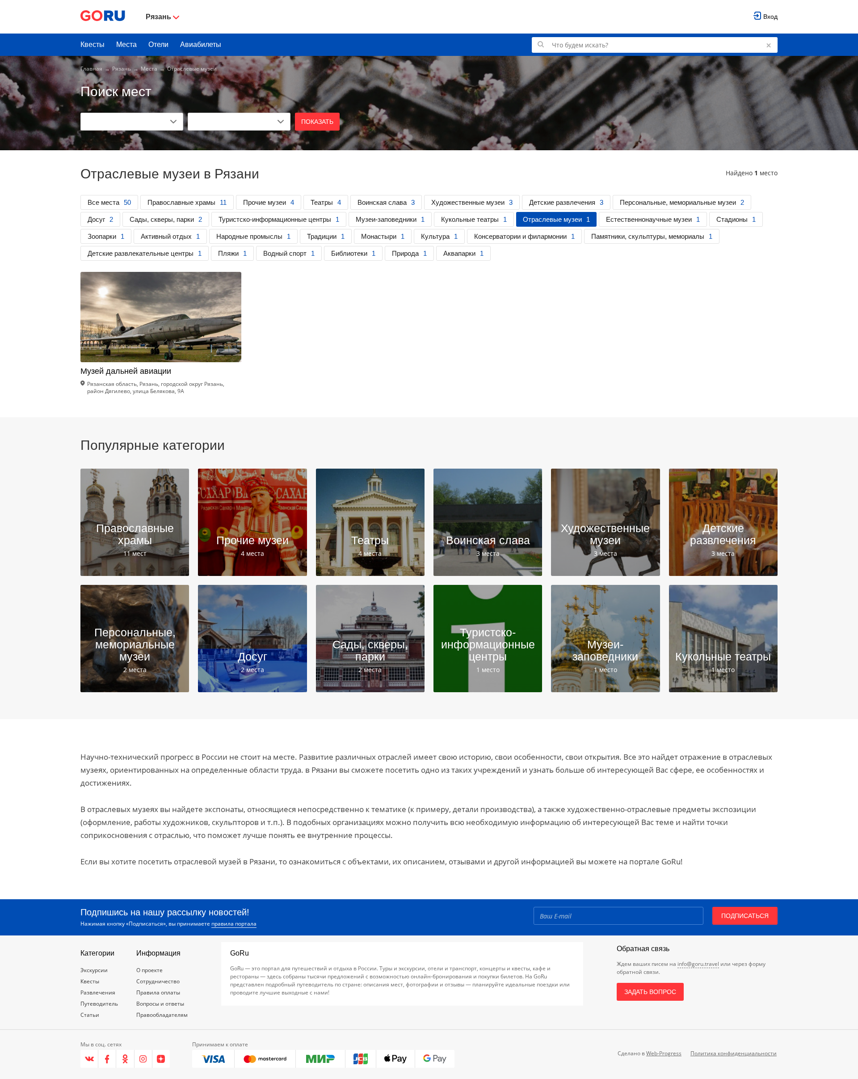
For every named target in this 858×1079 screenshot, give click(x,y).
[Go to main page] (102, 16)
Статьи (89, 1015)
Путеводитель (99, 1003)
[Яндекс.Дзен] (161, 1059)
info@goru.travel (698, 964)
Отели (158, 44)
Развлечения (97, 992)
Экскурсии (94, 970)
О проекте (149, 970)
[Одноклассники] (125, 1059)
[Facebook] (107, 1059)
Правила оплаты (158, 992)
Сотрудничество (158, 981)
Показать (317, 121)
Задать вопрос (650, 991)
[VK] (89, 1059)
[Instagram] (143, 1059)
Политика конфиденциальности (733, 1053)
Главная (91, 68)
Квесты (92, 44)
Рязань (121, 68)
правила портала (234, 923)
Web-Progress (663, 1053)
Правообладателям (162, 1015)
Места (126, 44)
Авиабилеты (200, 44)
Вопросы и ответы (160, 1003)
